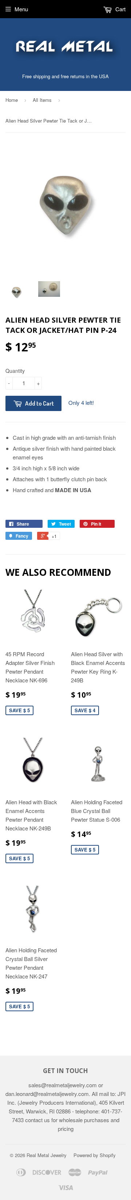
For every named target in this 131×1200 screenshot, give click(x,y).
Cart (120, 9)
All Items (42, 99)
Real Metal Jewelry (47, 1155)
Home (11, 99)
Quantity (15, 370)
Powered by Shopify (95, 1155)
